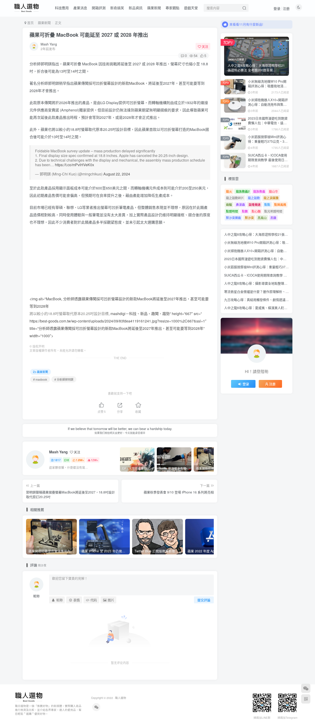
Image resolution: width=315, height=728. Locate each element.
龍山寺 (273, 191)
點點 (267, 204)
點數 (245, 211)
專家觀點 (172, 7)
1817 (57, 460)
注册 (286, 8)
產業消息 (80, 7)
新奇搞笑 (117, 7)
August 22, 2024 (116, 174)
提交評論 (203, 600)
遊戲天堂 (191, 7)
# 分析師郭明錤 (63, 379)
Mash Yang (49, 44)
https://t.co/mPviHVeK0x (74, 164)
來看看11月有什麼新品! (246, 24)
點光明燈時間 (273, 211)
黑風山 (262, 217)
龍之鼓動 (254, 198)
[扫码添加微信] (305, 688)
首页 (30, 22)
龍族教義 (259, 191)
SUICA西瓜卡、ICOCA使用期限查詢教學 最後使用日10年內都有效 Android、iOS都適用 (268, 162)
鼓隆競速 (255, 204)
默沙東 (249, 217)
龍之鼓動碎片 (235, 198)
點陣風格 (280, 204)
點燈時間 (232, 211)
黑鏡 (273, 217)
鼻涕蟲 (240, 204)
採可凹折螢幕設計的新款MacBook (117, 83)
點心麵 (256, 211)
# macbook (40, 379)
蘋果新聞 (154, 7)
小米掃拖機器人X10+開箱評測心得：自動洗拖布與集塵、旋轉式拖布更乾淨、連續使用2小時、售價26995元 (268, 106)
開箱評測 (99, 7)
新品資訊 (136, 7)
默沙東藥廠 (233, 217)
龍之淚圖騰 (271, 198)
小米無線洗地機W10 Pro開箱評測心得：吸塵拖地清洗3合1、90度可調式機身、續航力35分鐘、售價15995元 (268, 88)
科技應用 (62, 7)
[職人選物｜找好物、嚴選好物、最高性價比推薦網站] (28, 697)
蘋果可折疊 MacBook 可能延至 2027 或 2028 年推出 (89, 34)
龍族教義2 (243, 191)
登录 (276, 8)
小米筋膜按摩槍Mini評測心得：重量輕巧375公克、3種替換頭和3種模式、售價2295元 (268, 143)
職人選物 (120, 698)
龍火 (229, 191)
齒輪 (229, 204)
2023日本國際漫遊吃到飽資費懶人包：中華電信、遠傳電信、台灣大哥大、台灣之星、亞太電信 (268, 125)
